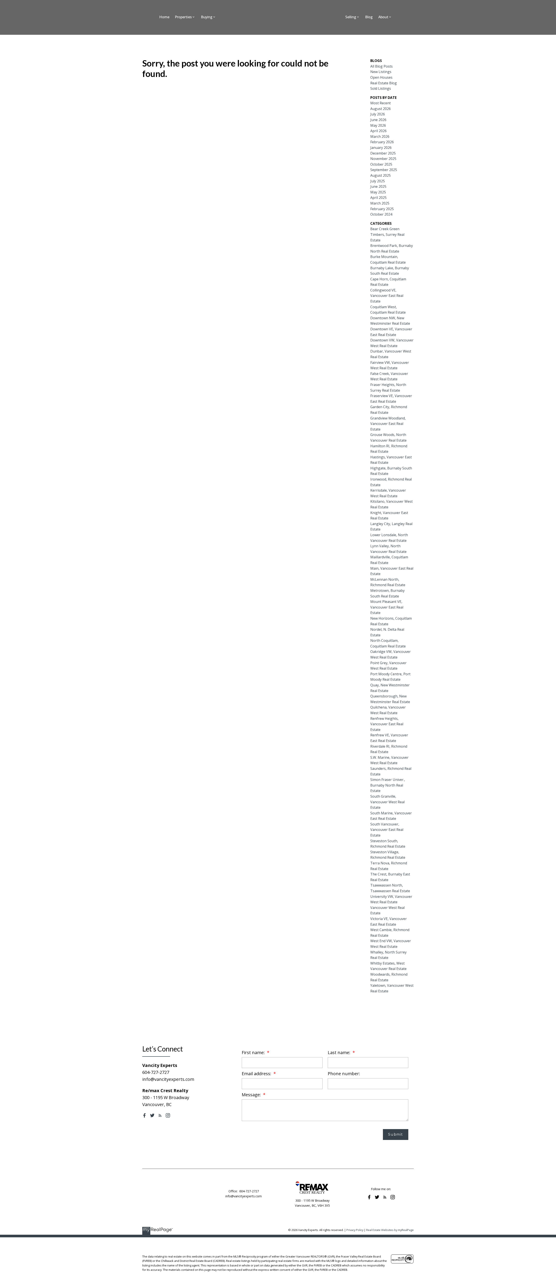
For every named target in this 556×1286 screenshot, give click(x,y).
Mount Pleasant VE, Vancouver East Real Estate (386, 607)
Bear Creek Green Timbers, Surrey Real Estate (387, 234)
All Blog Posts (381, 66)
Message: (252, 1095)
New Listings (380, 71)
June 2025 (378, 186)
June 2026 (378, 119)
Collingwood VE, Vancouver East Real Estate (386, 296)
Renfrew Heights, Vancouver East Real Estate (386, 724)
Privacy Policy (354, 1230)
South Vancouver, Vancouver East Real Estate (386, 830)
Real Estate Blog (383, 83)
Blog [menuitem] (369, 17)
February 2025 (382, 208)
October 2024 (381, 214)
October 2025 (381, 164)
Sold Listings (380, 88)
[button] (144, 1115)
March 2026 (379, 136)
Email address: (257, 1073)
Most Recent (380, 103)
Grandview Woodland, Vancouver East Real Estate (388, 424)
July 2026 (377, 114)
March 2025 (379, 203)
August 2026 (380, 108)
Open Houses (381, 77)
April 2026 (378, 130)
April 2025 (378, 197)
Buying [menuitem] (206, 17)
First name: (254, 1052)
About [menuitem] (383, 17)
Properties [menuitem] (183, 17)
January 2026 (381, 147)
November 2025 (383, 158)
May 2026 (378, 125)
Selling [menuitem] (350, 17)
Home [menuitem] (164, 17)
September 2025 (383, 169)
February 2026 (382, 142)
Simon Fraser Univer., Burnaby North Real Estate (387, 785)
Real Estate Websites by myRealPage (390, 1230)
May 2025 (378, 192)
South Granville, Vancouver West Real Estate (387, 802)
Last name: (339, 1052)
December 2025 (383, 153)
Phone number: (344, 1073)
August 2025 (380, 175)
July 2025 (377, 181)
